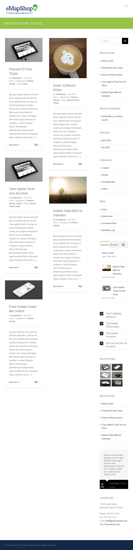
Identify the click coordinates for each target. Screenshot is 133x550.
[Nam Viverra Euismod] (117, 375)
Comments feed (109, 223)
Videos (56, 103)
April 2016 (106, 140)
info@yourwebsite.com (116, 520)
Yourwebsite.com (112, 524)
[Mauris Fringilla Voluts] (117, 367)
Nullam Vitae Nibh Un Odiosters (119, 270)
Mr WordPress (108, 116)
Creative (30, 81)
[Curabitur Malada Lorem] (105, 383)
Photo (76, 100)
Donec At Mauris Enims (112, 74)
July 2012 (106, 147)
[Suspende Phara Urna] (117, 383)
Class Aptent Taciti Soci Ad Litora (119, 291)
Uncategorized (108, 181)
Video (25, 84)
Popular (104, 244)
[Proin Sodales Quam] (105, 375)
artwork (70, 100)
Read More (13, 145)
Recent (114, 244)
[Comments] (123, 244)
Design (12, 84)
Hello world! (107, 60)
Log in (104, 209)
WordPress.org (108, 230)
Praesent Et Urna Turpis (112, 67)
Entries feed (107, 216)
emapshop (16, 78)
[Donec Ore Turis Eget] (105, 367)
